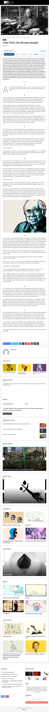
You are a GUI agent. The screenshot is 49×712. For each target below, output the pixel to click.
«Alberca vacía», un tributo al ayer (12, 525)
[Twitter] (12, 693)
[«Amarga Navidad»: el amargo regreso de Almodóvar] (13, 533)
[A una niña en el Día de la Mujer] (35, 606)
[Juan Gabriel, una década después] (9, 367)
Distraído (5, 502)
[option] (24, 459)
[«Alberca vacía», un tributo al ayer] (13, 518)
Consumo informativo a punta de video (35, 541)
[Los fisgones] (13, 606)
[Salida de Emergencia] (9, 2)
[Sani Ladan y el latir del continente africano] (24, 367)
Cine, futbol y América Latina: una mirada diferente (15, 469)
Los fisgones (6, 613)
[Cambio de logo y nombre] (29, 678)
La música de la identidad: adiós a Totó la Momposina (12, 429)
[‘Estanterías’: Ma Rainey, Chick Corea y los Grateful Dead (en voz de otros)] (43, 425)
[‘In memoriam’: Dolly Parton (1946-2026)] (39, 367)
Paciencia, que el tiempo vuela (11, 597)
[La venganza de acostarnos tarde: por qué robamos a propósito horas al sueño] (29, 674)
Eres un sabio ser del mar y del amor (34, 654)
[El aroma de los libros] (36, 678)
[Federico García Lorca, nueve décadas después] (44, 678)
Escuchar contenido (9, 54)
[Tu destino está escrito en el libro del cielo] (35, 629)
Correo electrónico (8, 404)
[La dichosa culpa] (13, 629)
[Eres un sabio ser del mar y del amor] (35, 646)
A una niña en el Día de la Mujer (33, 613)
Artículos (10, 37)
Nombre (5, 399)
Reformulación (6, 574)
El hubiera (28, 525)
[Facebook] (11, 693)
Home (5, 37)
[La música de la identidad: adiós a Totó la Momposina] (43, 430)
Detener (30, 54)
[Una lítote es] (44, 674)
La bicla (27, 597)
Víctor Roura (6, 45)
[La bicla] (35, 590)
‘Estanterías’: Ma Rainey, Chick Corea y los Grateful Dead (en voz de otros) (16, 423)
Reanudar (24, 54)
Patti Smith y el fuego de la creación (9, 434)
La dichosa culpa (7, 636)
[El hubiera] (35, 518)
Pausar (17, 54)
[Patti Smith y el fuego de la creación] (43, 436)
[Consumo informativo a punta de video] (35, 533)
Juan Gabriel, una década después (9, 372)
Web (26, 404)
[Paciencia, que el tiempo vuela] (13, 590)
